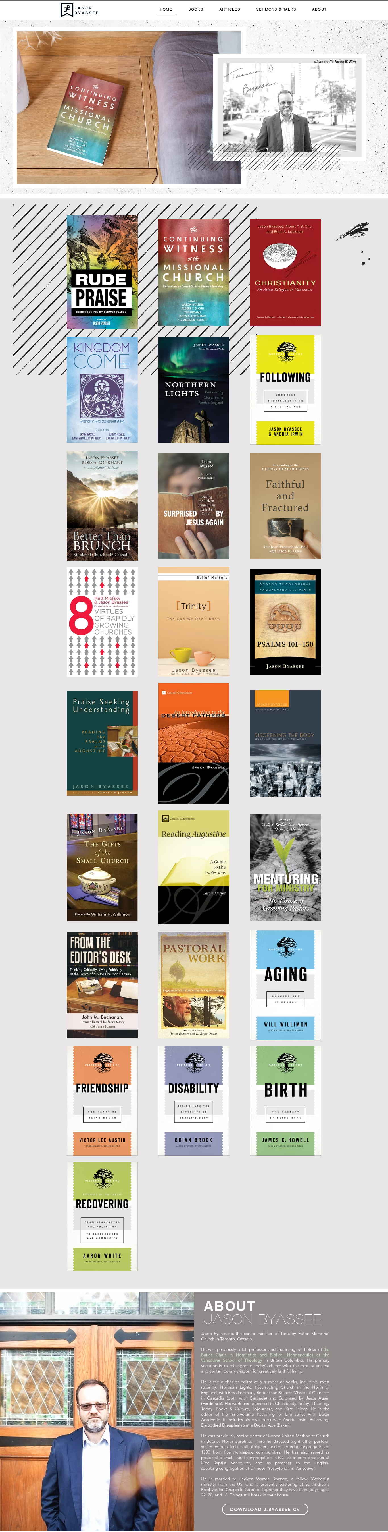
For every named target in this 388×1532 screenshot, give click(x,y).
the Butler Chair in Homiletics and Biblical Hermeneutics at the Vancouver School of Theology (265, 1355)
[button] (129, 107)
